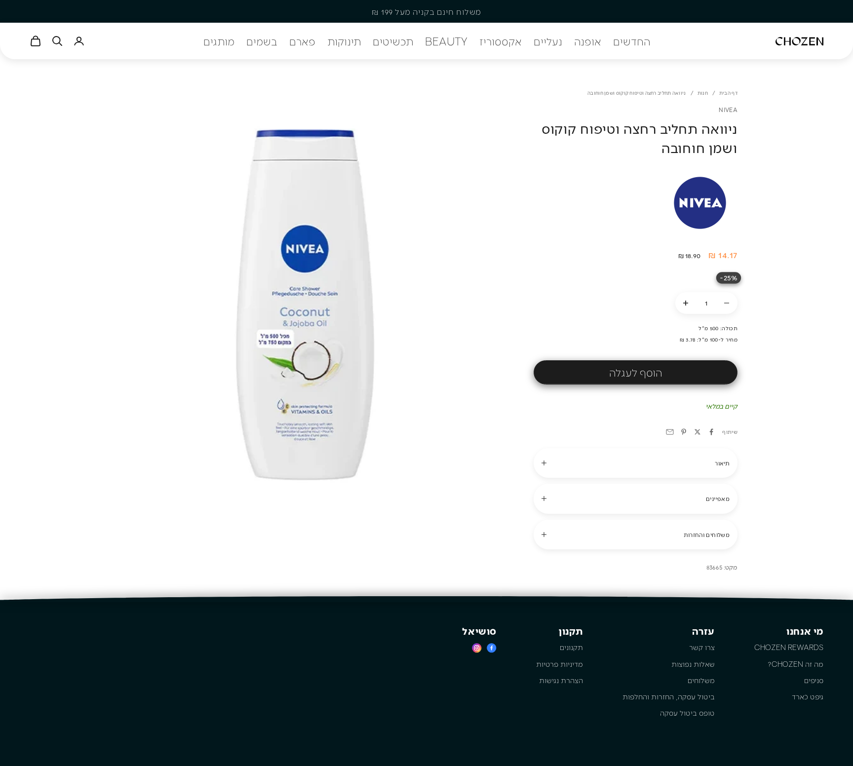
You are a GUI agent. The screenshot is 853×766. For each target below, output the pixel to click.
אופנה (587, 41)
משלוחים (701, 680)
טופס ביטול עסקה (687, 712)
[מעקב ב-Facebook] (492, 648)
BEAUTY (446, 41)
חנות (703, 93)
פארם (302, 41)
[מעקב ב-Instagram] (477, 648)
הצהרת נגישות (561, 680)
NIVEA (728, 109)
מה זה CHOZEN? (795, 663)
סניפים (813, 680)
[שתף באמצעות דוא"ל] (670, 432)
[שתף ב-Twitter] (697, 432)
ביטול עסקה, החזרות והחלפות (668, 696)
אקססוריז (500, 41)
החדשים (631, 41)
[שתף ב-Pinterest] (684, 432)
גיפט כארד (807, 696)
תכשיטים (393, 41)
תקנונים (571, 647)
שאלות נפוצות (693, 663)
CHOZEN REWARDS (788, 647)
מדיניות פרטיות (559, 663)
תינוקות (344, 41)
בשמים (261, 41)
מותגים (218, 41)
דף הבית (728, 93)
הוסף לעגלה (635, 372)
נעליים (548, 41)
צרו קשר (702, 647)
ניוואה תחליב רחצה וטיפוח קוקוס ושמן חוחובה (636, 93)
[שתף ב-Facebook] (711, 432)
